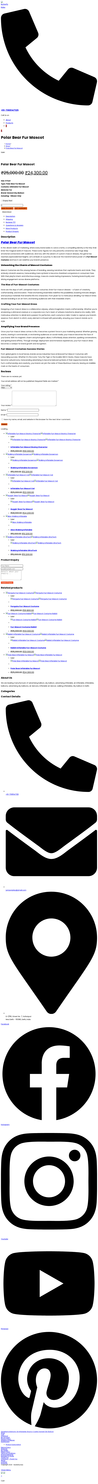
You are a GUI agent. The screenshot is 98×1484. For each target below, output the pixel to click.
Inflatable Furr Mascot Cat (23, 488)
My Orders (4, 1450)
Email (4, 415)
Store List (4, 1449)
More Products (12, 228)
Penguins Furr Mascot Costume (25, 606)
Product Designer (7, 1455)
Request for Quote (7, 1456)
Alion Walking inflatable (21, 530)
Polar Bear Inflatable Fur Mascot (25, 668)
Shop (3, 1433)
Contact (4, 1462)
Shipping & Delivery (8, 1440)
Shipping (9, 219)
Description (10, 216)
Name (4, 410)
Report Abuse (6, 212)
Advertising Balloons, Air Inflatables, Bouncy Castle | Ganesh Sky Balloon (27, 1432)
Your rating (6, 385)
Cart (2, 1434)
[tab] (51, 216)
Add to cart (7, 208)
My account (5, 1437)
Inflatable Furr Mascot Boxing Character (29, 447)
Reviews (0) (11, 222)
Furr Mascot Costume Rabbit (24, 627)
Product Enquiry (12, 231)
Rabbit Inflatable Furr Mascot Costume (28, 648)
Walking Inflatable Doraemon (24, 467)
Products (4, 1463)
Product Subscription (13, 1445)
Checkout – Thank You (9, 1459)
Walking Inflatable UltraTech (24, 550)
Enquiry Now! (7, 201)
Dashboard (5, 1442)
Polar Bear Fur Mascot (14, 148)
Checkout (4, 1436)
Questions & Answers (14, 225)
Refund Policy (6, 1447)
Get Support (20, 208)
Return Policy (5, 1452)
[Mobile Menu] (3, 131)
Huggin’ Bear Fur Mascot (22, 509)
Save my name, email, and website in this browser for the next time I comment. (37, 419)
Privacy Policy (6, 1439)
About (3, 1460)
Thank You (5, 1458)
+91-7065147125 (10, 110)
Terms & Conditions (8, 1453)
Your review (6, 405)
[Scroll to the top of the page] (1, 1467)
